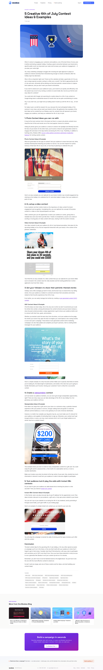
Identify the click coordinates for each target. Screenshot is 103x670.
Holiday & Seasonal (30, 9)
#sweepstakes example (55, 582)
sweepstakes (40, 393)
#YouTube (41, 587)
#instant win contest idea (62, 580)
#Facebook (45, 577)
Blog (74, 667)
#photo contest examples (30, 582)
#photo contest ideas (42, 582)
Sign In (79, 2)
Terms (88, 667)
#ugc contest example (30, 585)
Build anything (58, 2)
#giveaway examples (54, 577)
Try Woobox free (50, 646)
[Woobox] (11, 667)
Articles (78, 667)
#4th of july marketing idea (66, 575)
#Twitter (74, 582)
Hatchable (83, 667)
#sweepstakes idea (66, 582)
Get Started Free (87, 2)
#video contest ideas (63, 585)
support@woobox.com (53, 667)
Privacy (92, 667)
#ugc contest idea (40, 585)
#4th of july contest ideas (37, 575)
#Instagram (38, 580)
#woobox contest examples (31, 587)
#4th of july (27, 575)
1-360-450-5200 (42, 667)
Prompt (36, 2)
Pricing (49, 2)
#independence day (29, 580)
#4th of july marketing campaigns (52, 575)
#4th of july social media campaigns (32, 577)
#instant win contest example (49, 580)
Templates (42, 2)
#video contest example (52, 585)
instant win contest (46, 488)
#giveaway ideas (64, 577)
